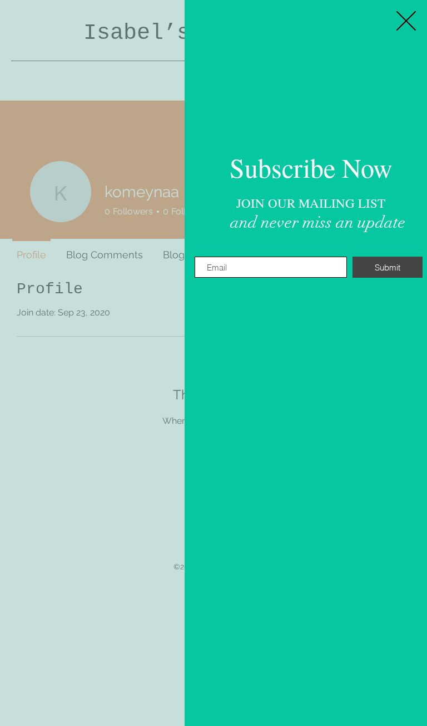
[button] (406, 21)
